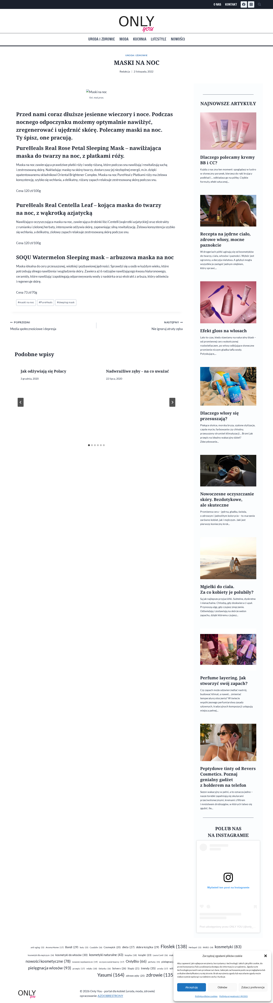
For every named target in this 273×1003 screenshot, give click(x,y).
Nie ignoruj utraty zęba (167, 326)
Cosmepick (112, 947)
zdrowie (160, 975)
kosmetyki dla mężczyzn (41, 955)
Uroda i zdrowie (101, 39)
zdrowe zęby (135, 975)
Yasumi (110, 975)
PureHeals (45, 302)
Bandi (71, 947)
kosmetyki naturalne (106, 955)
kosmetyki (228, 946)
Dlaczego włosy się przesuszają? (219, 415)
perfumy (154, 962)
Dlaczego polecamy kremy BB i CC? (227, 159)
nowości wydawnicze (85, 961)
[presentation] (228, 131)
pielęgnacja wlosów (49, 967)
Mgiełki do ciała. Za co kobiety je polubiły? (227, 589)
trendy (148, 968)
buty (84, 947)
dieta (128, 947)
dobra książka (147, 947)
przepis (79, 968)
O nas (217, 4)
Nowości (178, 39)
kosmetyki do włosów (71, 955)
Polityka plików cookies (206, 996)
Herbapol (195, 947)
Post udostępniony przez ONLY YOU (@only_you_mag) (232, 926)
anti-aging (37, 947)
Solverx (119, 968)
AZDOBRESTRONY (110, 995)
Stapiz (133, 968)
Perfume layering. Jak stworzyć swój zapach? (224, 680)
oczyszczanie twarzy (111, 961)
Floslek (174, 946)
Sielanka (105, 968)
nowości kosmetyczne (48, 961)
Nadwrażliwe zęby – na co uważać (137, 371)
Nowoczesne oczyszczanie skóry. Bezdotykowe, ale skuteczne (227, 499)
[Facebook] (244, 4)
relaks (91, 968)
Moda (124, 39)
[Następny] (172, 402)
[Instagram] (251, 4)
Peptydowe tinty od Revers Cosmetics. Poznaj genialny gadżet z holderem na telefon (228, 777)
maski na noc (26, 302)
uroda (162, 968)
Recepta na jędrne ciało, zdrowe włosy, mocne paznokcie (225, 239)
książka (131, 955)
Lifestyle (158, 39)
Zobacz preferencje (253, 987)
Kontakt (231, 4)
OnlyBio (136, 961)
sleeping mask (65, 302)
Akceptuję (191, 987)
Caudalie (96, 947)
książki (144, 955)
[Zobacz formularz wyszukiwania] (259, 4)
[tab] (89, 445)
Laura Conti (160, 955)
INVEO (208, 947)
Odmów (222, 987)
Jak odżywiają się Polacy (43, 371)
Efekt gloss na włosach (223, 330)
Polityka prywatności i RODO (233, 996)
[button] (265, 956)
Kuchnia (139, 39)
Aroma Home (55, 947)
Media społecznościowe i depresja (33, 326)
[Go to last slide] (21, 402)
